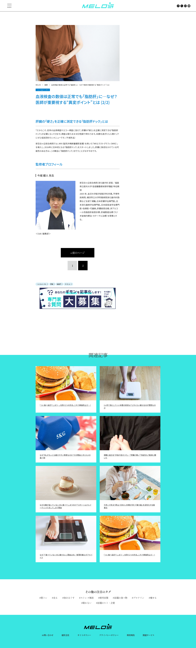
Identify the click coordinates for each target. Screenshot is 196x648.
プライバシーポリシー (109, 635)
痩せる (153, 597)
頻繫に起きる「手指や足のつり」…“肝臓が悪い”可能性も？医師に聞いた (130, 456)
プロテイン (138, 597)
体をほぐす (69, 597)
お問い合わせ (47, 635)
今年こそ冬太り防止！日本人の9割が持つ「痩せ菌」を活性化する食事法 (129, 506)
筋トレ (44, 597)
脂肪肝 (59, 284)
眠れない (87, 602)
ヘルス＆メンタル (41, 284)
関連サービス (148, 635)
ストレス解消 (87, 597)
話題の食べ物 (120, 597)
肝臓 (51, 284)
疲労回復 (104, 597)
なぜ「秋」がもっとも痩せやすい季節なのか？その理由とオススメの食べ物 (65, 456)
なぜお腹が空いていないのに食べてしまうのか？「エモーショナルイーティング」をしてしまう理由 (65, 506)
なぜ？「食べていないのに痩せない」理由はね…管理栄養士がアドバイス (66, 556)
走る (55, 597)
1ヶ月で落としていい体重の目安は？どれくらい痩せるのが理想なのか (130, 406)
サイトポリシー (84, 635)
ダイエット (68, 284)
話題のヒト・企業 (106, 602)
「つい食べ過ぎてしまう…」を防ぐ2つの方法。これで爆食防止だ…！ (65, 405)
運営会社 (65, 635)
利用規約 (130, 635)
